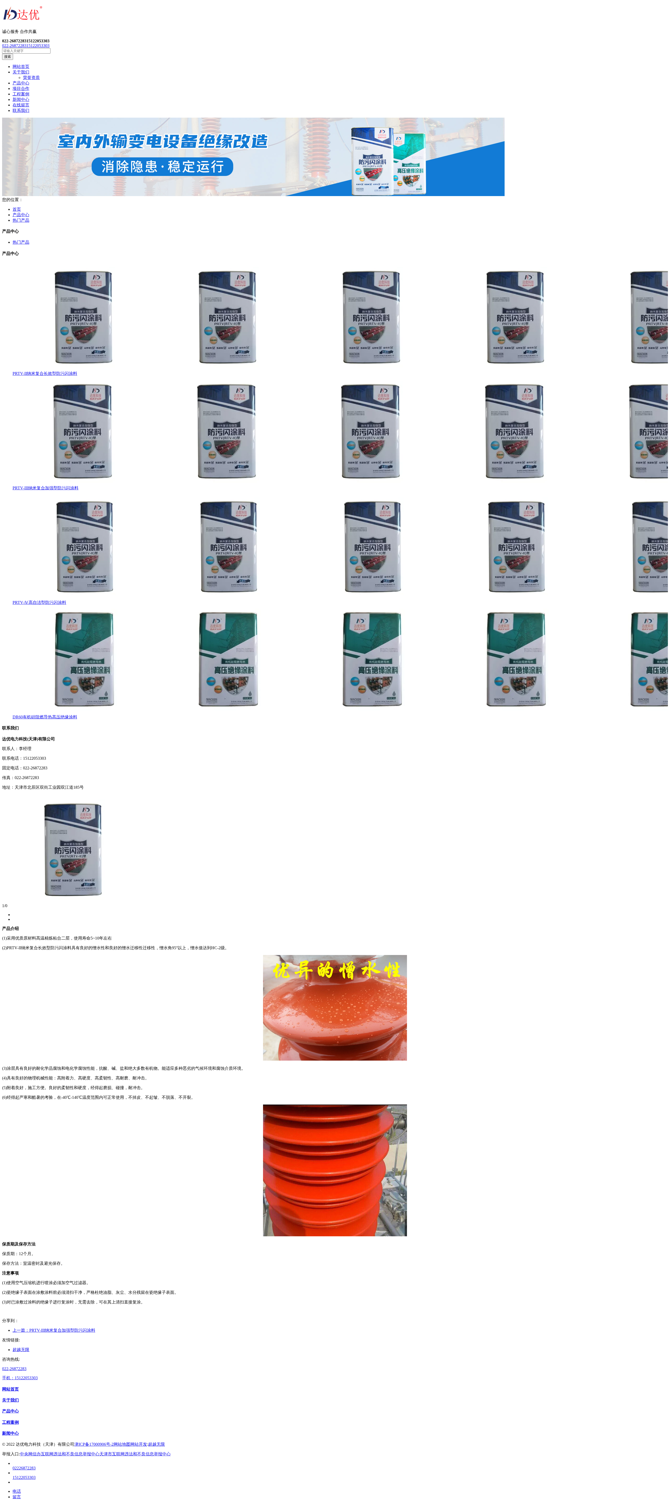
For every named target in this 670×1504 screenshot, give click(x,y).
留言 (17, 1497)
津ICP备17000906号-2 (94, 1444)
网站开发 (138, 1444)
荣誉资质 (31, 77)
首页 (17, 209)
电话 (17, 1491)
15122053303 (37, 45)
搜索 (7, 57)
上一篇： (54, 1330)
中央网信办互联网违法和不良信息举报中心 (59, 1454)
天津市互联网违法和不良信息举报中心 (135, 1454)
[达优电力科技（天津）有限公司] (335, 14)
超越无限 (21, 1349)
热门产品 (21, 220)
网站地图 (122, 1444)
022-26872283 (14, 45)
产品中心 (21, 215)
